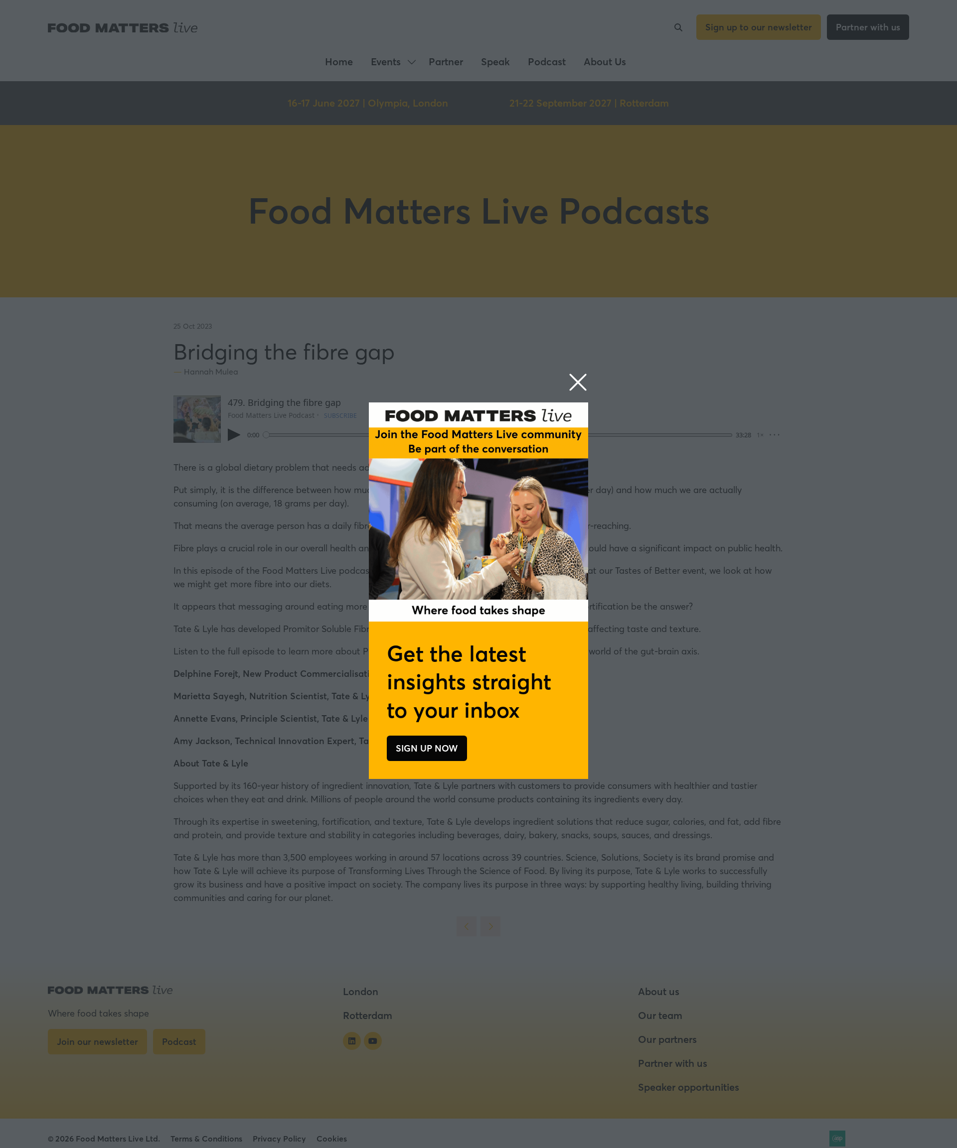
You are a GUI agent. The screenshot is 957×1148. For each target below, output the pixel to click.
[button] (578, 382)
